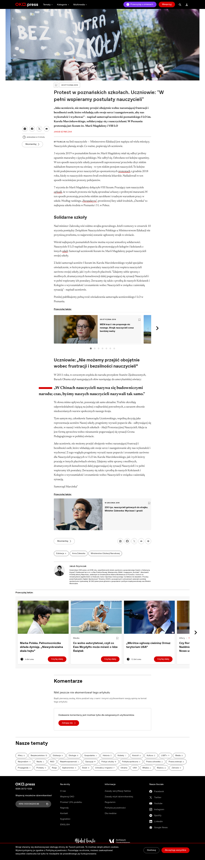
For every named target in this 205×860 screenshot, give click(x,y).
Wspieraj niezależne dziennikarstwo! (33, 795)
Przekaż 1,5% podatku (71, 802)
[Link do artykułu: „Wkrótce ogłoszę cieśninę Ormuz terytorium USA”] (149, 617)
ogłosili (58, 192)
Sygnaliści (65, 819)
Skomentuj (30, 144)
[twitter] (134, 541)
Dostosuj (151, 850)
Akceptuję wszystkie (175, 850)
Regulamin (110, 802)
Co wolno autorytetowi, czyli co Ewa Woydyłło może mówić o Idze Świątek (95, 647)
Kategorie (62, 4)
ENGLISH (65, 824)
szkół (65, 251)
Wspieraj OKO (67, 796)
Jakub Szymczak (77, 566)
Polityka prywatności (115, 807)
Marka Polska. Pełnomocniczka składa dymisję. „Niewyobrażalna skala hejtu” (41, 647)
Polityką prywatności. (56, 850)
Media (76, 638)
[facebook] (127, 541)
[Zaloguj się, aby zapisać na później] (117, 638)
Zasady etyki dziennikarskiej (119, 796)
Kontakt (64, 813)
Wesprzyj (167, 4)
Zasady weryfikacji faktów (118, 791)
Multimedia (79, 4)
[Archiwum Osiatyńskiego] (119, 841)
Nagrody (64, 807)
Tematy (47, 4)
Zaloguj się (67, 722)
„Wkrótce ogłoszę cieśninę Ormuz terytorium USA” (148, 645)
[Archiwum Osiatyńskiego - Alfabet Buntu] (85, 841)
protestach (124, 171)
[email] (141, 541)
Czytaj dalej (57, 659)
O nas (63, 791)
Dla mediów (110, 813)
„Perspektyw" (89, 201)
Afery (182, 638)
